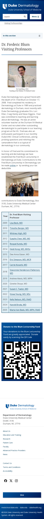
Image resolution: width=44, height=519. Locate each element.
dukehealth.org (35, 507)
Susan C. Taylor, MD (19, 289)
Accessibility (7, 471)
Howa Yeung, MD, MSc (20, 294)
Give (22, 495)
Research (6, 439)
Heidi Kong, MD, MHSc (20, 249)
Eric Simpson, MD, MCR (20, 259)
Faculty (6, 446)
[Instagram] (16, 480)
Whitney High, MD (18, 233)
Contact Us (7, 463)
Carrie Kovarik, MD (18, 264)
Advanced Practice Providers (14, 450)
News (5, 454)
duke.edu (23, 507)
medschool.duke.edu (9, 507)
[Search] (24, 16)
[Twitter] (11, 480)
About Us (6, 431)
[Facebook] (5, 480)
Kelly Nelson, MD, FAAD (20, 299)
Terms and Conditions (11, 467)
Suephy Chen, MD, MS (20, 238)
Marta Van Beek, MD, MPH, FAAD (25, 310)
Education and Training (12, 435)
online (13, 165)
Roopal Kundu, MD (18, 243)
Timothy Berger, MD (19, 228)
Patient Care (8, 443)
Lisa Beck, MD (16, 223)
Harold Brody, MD (18, 304)
